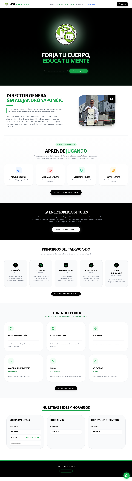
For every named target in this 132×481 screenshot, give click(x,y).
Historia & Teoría (62, 4)
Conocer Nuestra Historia (56, 71)
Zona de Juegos (80, 71)
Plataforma (91, 4)
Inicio (52, 4)
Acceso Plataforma (66, 471)
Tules (72, 4)
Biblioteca (79, 4)
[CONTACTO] (126, 476)
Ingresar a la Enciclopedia (65, 229)
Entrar (123, 4)
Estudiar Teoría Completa (66, 388)
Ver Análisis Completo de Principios (66, 293)
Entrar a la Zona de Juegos (67, 192)
